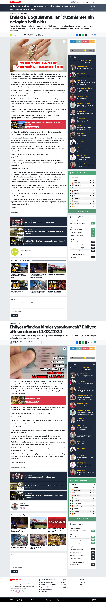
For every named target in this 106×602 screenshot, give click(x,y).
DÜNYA (82, 579)
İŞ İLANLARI (32, 9)
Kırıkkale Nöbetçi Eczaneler (48, 579)
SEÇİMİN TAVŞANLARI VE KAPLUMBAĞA (84, 121)
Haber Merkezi (25, 251)
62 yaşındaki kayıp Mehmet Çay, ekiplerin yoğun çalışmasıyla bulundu (38, 276)
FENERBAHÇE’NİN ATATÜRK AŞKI (85, 150)
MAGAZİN (73, 6)
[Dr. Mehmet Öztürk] (73, 97)
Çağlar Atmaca (86, 60)
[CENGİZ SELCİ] (73, 127)
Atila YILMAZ (81, 74)
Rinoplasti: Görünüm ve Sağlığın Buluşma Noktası (84, 91)
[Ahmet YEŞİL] (73, 135)
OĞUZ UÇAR (80, 148)
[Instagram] (24, 509)
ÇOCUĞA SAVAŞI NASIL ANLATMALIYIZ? (84, 158)
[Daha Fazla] (86, 35)
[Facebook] (11, 591)
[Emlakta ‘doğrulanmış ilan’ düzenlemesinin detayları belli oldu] (38, 55)
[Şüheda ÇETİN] (73, 157)
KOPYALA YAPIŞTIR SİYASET (85, 68)
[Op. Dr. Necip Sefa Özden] (73, 90)
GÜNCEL (26, 6)
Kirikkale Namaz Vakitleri (47, 582)
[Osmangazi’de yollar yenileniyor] (19, 285)
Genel (18, 323)
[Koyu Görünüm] (94, 6)
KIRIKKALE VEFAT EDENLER (18, 9)
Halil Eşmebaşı (81, 80)
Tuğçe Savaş (81, 163)
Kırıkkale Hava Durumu (46, 581)
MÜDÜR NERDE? (81, 136)
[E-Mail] (21, 254)
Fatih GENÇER (81, 141)
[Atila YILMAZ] (73, 75)
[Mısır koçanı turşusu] (57, 539)
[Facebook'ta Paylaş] (77, 35)
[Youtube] (19, 591)
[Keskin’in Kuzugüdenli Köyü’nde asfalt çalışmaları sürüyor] (19, 268)
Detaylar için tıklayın (82, 211)
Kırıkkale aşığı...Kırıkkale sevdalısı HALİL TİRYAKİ (84, 128)
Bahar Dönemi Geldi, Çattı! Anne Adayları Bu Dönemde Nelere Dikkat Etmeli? (85, 106)
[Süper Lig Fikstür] (94, 217)
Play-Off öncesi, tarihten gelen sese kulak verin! (86, 83)
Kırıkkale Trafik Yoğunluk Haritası (49, 584)
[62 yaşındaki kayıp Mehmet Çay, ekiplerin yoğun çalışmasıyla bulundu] (38, 268)
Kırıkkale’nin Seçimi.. (83, 98)
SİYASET (33, 6)
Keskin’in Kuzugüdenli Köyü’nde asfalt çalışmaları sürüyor (19, 276)
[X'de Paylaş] (80, 35)
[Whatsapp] (22, 591)
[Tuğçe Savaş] (73, 165)
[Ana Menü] (92, 9)
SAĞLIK (57, 6)
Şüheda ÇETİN (81, 155)
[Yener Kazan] (73, 112)
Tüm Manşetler (45, 587)
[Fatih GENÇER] (73, 142)
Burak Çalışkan (25, 505)
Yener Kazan (81, 111)
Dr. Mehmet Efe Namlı (83, 103)
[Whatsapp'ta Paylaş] (83, 35)
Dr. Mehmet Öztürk (83, 96)
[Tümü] (94, 57)
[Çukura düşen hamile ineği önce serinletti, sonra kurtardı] (38, 539)
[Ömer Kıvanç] (73, 120)
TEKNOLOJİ (65, 6)
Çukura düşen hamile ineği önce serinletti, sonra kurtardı (37, 547)
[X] (14, 591)
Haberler (12, 13)
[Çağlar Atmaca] (75, 60)
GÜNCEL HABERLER (22, 13)
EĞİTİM (52, 6)
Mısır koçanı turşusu (54, 545)
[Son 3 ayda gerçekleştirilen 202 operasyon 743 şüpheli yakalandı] (57, 522)
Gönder (14, 315)
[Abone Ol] (95, 35)
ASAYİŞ (20, 6)
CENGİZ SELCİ (81, 125)
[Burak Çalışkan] (15, 506)
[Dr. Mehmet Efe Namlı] (73, 105)
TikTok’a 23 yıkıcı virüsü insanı (85, 113)
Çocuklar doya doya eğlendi (56, 274)
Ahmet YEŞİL (81, 133)
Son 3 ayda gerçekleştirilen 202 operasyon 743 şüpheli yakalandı (56, 530)
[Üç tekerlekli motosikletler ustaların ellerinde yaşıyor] (38, 285)
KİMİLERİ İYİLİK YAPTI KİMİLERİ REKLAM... (85, 165)
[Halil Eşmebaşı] (73, 82)
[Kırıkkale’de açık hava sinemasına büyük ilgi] (57, 285)
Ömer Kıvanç (81, 118)
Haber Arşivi (44, 591)
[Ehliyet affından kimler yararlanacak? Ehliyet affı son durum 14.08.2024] (38, 362)
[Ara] (92, 6)
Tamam (94, 599)
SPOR (46, 6)
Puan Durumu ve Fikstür (47, 586)
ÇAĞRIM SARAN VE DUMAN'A (85, 76)
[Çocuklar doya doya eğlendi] (57, 268)
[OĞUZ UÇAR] (73, 150)
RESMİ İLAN (13, 6)
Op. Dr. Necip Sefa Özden (84, 88)
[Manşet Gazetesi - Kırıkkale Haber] (15, 2)
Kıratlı (79, 143)
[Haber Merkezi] (15, 252)
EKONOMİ (40, 6)
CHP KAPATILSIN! (86, 62)
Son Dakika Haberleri (46, 589)
